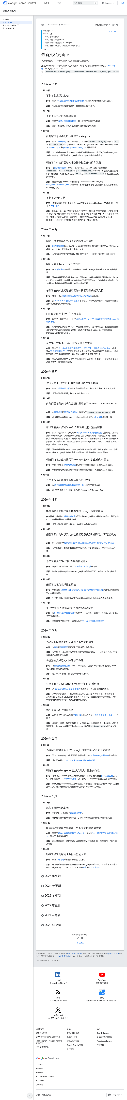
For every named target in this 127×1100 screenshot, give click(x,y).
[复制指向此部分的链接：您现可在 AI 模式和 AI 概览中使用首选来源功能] (100, 383)
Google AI (40, 1081)
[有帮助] (113, 25)
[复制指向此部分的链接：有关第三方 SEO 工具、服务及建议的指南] (94, 343)
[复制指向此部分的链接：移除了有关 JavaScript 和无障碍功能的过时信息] (101, 683)
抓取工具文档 (107, 776)
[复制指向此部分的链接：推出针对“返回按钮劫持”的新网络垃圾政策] (95, 608)
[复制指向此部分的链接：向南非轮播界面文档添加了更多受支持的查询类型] (103, 828)
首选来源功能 (70, 516)
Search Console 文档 (75, 1045)
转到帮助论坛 (41, 1033)
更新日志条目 (95, 867)
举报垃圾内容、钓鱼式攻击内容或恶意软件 (49, 1042)
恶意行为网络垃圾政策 (64, 613)
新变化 (46, 3)
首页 (43, 25)
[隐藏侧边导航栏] (29, 1095)
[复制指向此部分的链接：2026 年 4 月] (60, 499)
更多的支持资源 (42, 1047)
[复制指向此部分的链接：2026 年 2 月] (59, 738)
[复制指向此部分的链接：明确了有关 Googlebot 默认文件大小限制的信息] (102, 770)
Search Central (27, 3)
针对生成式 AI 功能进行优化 (89, 432)
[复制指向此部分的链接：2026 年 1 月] (59, 796)
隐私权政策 (46, 1095)
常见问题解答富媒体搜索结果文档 (69, 485)
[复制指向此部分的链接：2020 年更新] (63, 925)
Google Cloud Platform (45, 1077)
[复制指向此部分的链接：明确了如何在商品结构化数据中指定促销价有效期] (103, 162)
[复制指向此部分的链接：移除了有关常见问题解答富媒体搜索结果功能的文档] (105, 290)
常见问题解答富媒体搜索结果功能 (77, 296)
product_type (54, 147)
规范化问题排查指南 (67, 121)
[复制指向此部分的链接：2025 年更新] (63, 876)
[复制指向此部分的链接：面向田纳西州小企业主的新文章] (83, 314)
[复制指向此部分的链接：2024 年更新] (63, 886)
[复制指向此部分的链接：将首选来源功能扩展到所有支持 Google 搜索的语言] (105, 511)
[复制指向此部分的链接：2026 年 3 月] (60, 630)
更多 (59, 3)
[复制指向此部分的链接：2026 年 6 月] (60, 229)
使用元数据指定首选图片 (103, 715)
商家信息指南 (60, 168)
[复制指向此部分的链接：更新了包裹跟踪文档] (71, 95)
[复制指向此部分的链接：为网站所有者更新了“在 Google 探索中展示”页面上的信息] (112, 750)
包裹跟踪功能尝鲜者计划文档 (71, 101)
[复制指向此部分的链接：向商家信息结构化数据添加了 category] (92, 136)
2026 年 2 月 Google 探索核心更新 (80, 760)
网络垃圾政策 (70, 465)
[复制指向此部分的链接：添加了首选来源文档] (71, 807)
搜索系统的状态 (73, 1041)
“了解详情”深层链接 (82, 566)
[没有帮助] (117, 25)
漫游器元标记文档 (62, 665)
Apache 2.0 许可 (113, 953)
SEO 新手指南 (72, 1037)
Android (39, 1065)
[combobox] (85, 3)
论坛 (56, 647)
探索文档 (77, 715)
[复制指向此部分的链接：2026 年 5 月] (60, 371)
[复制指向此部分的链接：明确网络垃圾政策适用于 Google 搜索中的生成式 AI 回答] (111, 459)
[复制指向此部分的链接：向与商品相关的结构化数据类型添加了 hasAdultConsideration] (48, 407)
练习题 (61, 859)
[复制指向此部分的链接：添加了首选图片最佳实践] (76, 710)
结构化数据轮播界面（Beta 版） (72, 833)
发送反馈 (112, 31)
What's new (9, 10)
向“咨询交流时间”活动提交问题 (48, 1037)
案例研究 (70, 1049)
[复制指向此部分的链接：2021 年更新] (63, 915)
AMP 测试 (100, 1045)
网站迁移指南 (58, 246)
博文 (85, 867)
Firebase (39, 1073)
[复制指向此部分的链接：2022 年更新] (63, 905)
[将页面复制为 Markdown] (68, 55)
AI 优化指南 (60, 269)
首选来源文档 (64, 388)
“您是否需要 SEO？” (59, 351)
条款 (38, 1095)
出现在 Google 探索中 (99, 755)
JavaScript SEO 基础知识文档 (67, 689)
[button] (80, 876)
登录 (122, 3)
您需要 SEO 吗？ (73, 1033)
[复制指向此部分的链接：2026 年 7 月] (60, 84)
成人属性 (98, 417)
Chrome (39, 1069)
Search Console (103, 1033)
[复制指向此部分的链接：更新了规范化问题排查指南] (78, 116)
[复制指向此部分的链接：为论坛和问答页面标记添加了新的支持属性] (95, 642)
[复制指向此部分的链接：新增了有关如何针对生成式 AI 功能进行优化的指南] (104, 427)
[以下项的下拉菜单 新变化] (52, 3)
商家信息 (62, 141)
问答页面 (64, 647)
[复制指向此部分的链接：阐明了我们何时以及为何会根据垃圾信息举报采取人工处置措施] (48, 538)
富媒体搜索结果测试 (104, 1037)
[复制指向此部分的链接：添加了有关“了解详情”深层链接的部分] (90, 561)
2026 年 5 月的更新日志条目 (67, 301)
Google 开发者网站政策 (62, 956)
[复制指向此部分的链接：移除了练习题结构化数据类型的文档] (88, 854)
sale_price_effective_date (57, 184)
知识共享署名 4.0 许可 (75, 953)
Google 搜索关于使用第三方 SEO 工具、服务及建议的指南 (84, 348)
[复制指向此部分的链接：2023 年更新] (63, 895)
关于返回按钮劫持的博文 (93, 621)
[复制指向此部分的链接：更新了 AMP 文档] (67, 197)
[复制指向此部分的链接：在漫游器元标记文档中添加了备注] (85, 660)
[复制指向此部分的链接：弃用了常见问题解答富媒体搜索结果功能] (93, 480)
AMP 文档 (55, 206)
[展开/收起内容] (51, 30)
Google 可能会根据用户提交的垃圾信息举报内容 (82, 590)
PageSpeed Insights (104, 1041)
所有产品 (39, 1085)
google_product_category (74, 147)
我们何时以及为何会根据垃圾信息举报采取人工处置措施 (89, 543)
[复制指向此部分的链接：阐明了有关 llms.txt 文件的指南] (82, 264)
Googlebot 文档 (69, 779)
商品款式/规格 (70, 412)
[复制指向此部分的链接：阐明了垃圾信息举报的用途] (78, 584)
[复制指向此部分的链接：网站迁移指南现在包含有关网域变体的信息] (95, 241)
